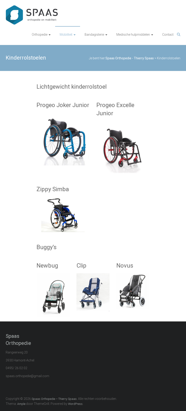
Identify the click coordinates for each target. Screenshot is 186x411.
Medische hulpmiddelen (133, 34)
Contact (168, 34)
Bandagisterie (94, 34)
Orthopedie (39, 34)
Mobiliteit (66, 34)
